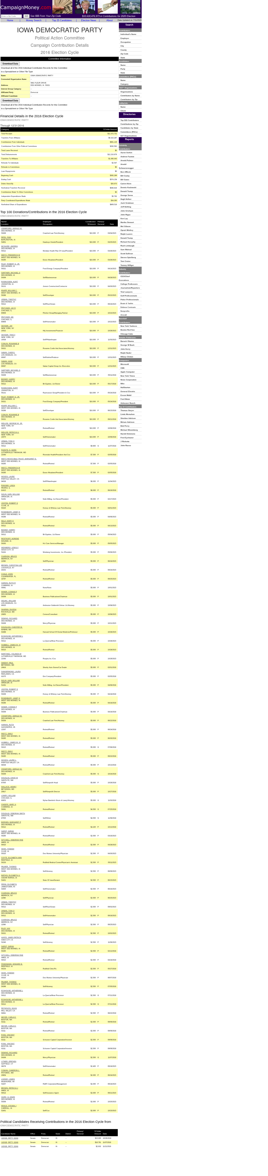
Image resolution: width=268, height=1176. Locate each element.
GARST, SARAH (7, 831)
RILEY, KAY (5, 928)
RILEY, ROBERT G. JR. (10, 264)
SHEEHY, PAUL (7, 663)
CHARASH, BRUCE (9, 556)
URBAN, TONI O (7, 441)
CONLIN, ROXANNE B (10, 344)
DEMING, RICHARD (9, 618)
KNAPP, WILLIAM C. (9, 290)
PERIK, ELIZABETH (9, 884)
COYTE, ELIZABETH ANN (11, 858)
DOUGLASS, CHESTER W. (12, 627)
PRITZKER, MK (7, 317)
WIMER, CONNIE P (9, 592)
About (109, 20)
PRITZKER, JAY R (8, 308)
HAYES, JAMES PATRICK (11, 937)
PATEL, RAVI (6, 237)
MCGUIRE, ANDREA (9, 246)
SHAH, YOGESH (7, 849)
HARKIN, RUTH (7, 725)
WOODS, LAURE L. (9, 760)
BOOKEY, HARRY (8, 379)
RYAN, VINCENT (8, 1035)
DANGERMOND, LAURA (11, 672)
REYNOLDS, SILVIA (9, 1008)
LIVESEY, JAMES (8, 1079)
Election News (88, 20)
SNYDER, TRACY (8, 335)
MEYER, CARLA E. (8, 1017)
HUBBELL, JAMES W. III (11, 645)
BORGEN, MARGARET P (11, 822)
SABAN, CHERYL (8, 353)
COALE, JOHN (7, 574)
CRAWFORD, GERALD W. (11, 228)
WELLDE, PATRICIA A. (10, 432)
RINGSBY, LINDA (8, 485)
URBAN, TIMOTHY (8, 299)
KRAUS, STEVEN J (8, 1106)
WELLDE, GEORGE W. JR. (12, 423)
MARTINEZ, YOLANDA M (11, 654)
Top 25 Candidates (62, 20)
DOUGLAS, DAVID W (9, 778)
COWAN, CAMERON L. (10, 1070)
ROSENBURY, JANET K (10, 512)
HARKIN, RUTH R (8, 583)
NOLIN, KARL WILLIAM (10, 494)
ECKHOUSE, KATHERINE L (12, 636)
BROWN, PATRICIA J (9, 1088)
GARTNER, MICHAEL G (10, 273)
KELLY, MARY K (7, 521)
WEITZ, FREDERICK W (10, 255)
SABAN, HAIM (6, 361)
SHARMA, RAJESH (8, 609)
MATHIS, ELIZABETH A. (10, 875)
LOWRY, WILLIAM (8, 796)
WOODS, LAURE (8, 477)
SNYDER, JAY (6, 326)
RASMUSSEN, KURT (9, 282)
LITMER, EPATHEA (8, 1061)
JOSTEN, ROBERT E (9, 503)
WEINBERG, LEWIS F (10, 548)
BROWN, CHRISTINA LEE (11, 565)
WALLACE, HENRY (8, 787)
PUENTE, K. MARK (8, 450)
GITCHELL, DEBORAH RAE (12, 840)
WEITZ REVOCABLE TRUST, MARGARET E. (19, 459)
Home (10, 20)
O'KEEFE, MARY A (8, 804)
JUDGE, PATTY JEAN (9, 1138)
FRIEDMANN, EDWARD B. (12, 964)
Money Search (33, 20)
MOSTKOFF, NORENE (10, 539)
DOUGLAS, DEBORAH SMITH (13, 813)
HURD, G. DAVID (8, 1097)
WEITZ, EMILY (7, 734)
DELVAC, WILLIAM (8, 601)
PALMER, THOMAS (8, 867)
